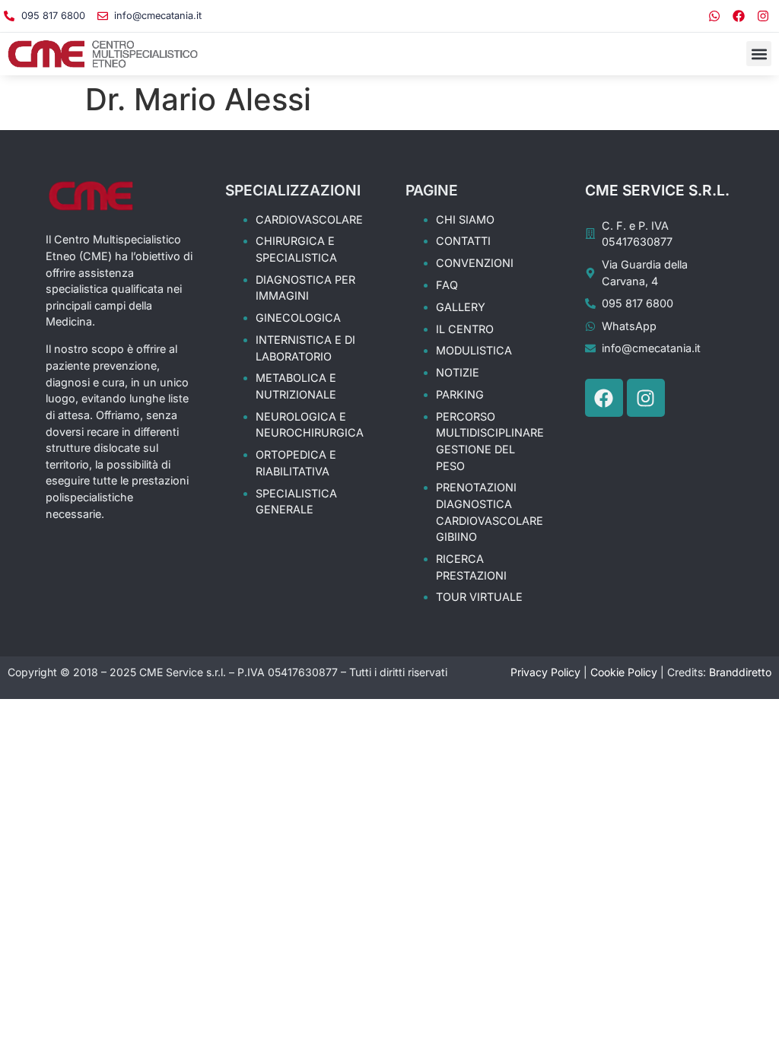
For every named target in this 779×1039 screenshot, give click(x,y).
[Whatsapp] (714, 16)
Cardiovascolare (309, 219)
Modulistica (474, 350)
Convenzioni (475, 262)
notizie (457, 372)
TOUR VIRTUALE (479, 596)
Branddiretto (740, 672)
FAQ (447, 284)
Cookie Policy (623, 672)
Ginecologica (298, 317)
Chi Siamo (465, 219)
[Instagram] (763, 16)
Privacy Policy (545, 672)
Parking (460, 394)
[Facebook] (739, 16)
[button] (758, 53)
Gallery (460, 306)
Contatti (463, 240)
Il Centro (465, 329)
